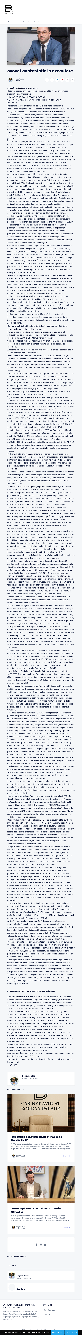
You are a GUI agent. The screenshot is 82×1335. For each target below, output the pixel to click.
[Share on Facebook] (52, 80)
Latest (6, 22)
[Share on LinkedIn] (57, 80)
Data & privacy (49, 1310)
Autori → (12, 1266)
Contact (47, 1315)
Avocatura (16, 22)
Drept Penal (38, 22)
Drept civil (26, 22)
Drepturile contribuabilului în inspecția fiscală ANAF (36, 1138)
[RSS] (45, 1244)
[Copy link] (72, 80)
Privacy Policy (71, 1332)
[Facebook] (37, 1244)
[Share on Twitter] (47, 80)
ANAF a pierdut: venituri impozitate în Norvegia (36, 1210)
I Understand (57, 1332)
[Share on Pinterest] (62, 80)
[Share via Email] (67, 80)
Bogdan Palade (29, 1076)
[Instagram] (41, 1244)
